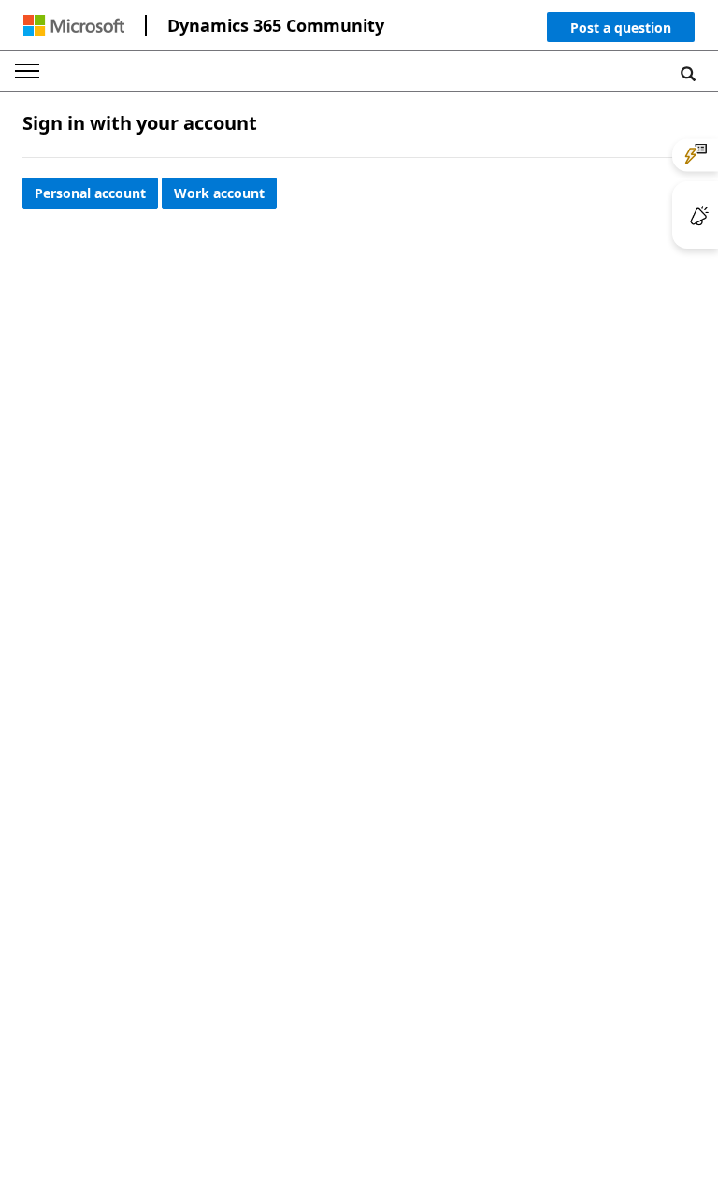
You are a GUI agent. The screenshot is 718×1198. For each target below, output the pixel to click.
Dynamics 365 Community (275, 25)
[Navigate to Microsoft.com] (73, 25)
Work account (219, 193)
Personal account (90, 193)
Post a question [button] (620, 27)
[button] (621, 31)
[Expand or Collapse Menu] (27, 71)
